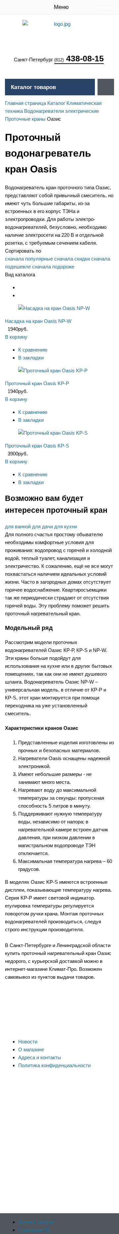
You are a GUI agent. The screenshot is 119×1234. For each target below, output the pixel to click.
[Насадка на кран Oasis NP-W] (54, 308)
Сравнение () (34, 1230)
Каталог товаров (33, 87)
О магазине (31, 1049)
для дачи (42, 526)
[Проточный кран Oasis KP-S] (53, 433)
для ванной (18, 526)
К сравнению (32, 350)
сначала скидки (72, 259)
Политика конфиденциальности (54, 1065)
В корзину (16, 337)
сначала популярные (29, 259)
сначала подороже (53, 266)
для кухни (65, 526)
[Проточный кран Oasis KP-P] (53, 370)
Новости (27, 1041)
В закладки (31, 357)
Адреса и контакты (39, 1057)
